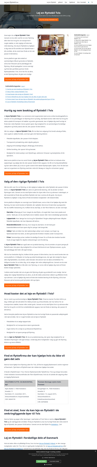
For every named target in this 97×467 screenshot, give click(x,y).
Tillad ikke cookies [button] (54, 461)
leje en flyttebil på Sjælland (13, 449)
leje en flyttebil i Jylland (47, 443)
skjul (23, 86)
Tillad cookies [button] (41, 461)
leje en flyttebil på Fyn (55, 446)
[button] (48, 464)
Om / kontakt (81, 2)
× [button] (95, 451)
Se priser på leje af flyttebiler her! (48, 19)
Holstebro (54, 424)
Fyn (66, 2)
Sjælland (72, 2)
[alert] (48, 458)
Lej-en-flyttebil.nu (11, 2)
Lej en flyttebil (51, 2)
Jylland (60, 2)
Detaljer (63, 455)
